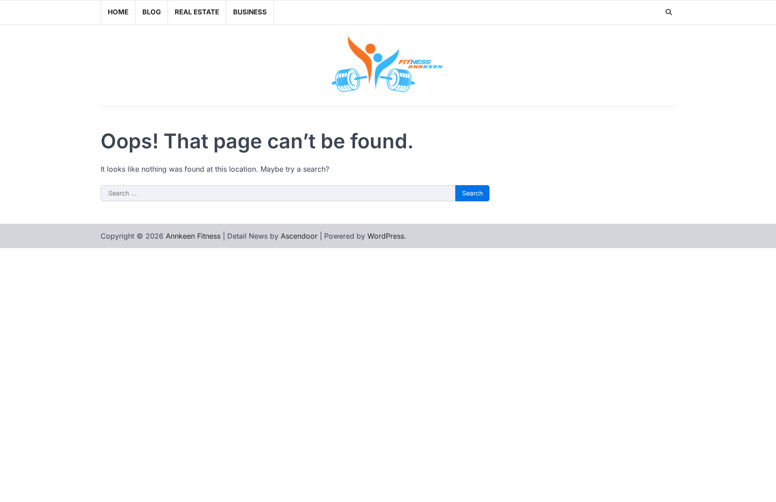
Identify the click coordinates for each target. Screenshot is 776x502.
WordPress (385, 235)
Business (250, 12)
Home (118, 12)
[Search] (668, 12)
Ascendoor (299, 235)
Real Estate (197, 12)
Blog (151, 12)
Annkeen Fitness (193, 235)
